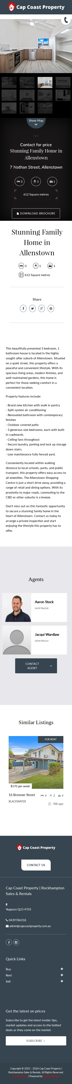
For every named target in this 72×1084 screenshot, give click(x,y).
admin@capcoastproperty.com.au (30, 926)
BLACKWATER (17, 801)
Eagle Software (51, 1076)
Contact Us (36, 865)
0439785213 (41, 640)
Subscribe (34, 1040)
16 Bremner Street (22, 795)
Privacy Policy (20, 1076)
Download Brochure (37, 213)
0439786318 (41, 608)
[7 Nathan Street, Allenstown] (36, 46)
